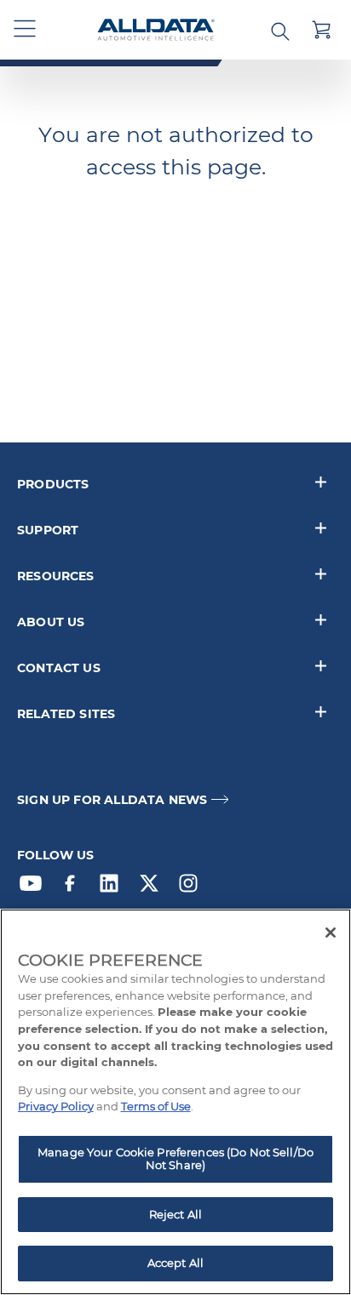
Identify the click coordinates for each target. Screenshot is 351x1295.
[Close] (330, 932)
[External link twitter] (153, 887)
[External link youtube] (35, 887)
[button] (25, 30)
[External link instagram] (192, 887)
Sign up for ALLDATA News (112, 800)
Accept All (175, 1262)
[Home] (156, 30)
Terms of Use (156, 1106)
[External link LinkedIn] (113, 887)
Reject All (175, 1214)
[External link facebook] (74, 887)
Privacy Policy (56, 1106)
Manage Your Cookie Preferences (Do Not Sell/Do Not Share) (175, 1158)
